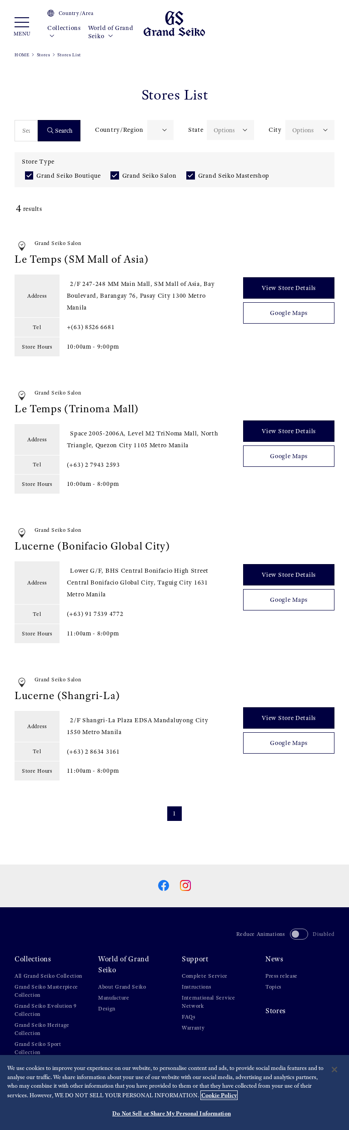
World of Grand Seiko (111, 32)
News (274, 959)
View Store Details (289, 288)
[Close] (334, 1070)
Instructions (196, 987)
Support (195, 959)
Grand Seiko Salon (149, 176)
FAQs (188, 1017)
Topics (273, 987)
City (275, 130)
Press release (281, 976)
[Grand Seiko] (174, 23)
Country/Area (76, 13)
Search (64, 131)
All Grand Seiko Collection (48, 976)
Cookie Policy (219, 1095)
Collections (64, 28)
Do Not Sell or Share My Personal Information (171, 1113)
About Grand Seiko (122, 987)
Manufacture (114, 998)
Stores (43, 55)
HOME (22, 55)
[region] (174, 1092)
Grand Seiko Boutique (68, 176)
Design (106, 1008)
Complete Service (205, 976)
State (196, 130)
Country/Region (119, 130)
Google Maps (289, 313)
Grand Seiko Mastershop (233, 176)
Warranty (193, 1028)
